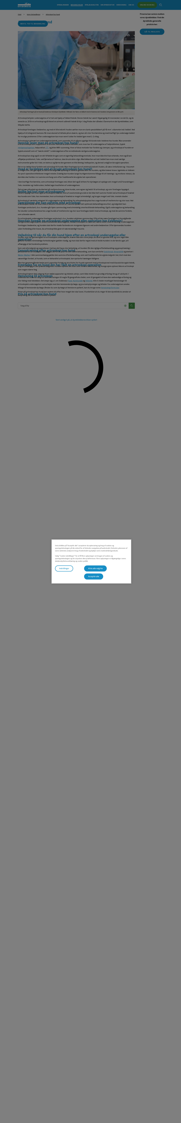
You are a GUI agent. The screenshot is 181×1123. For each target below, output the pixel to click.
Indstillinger (64, 568)
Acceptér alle (93, 576)
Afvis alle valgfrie (95, 568)
